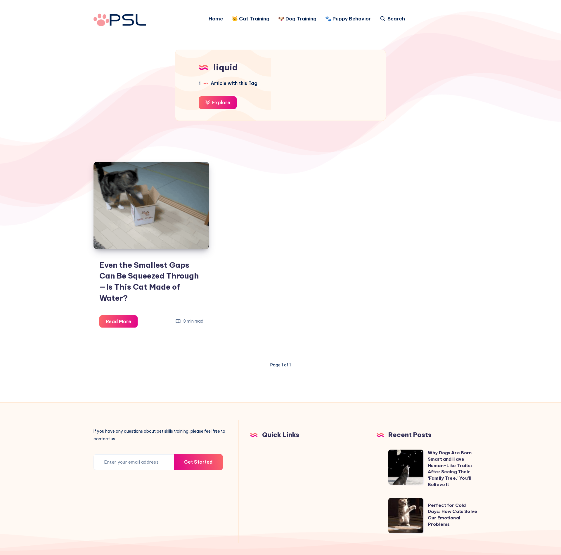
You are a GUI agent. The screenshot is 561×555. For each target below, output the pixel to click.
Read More (122, 323)
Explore (220, 102)
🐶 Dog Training (297, 19)
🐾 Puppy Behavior (348, 19)
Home (216, 19)
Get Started (198, 462)
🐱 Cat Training (250, 19)
